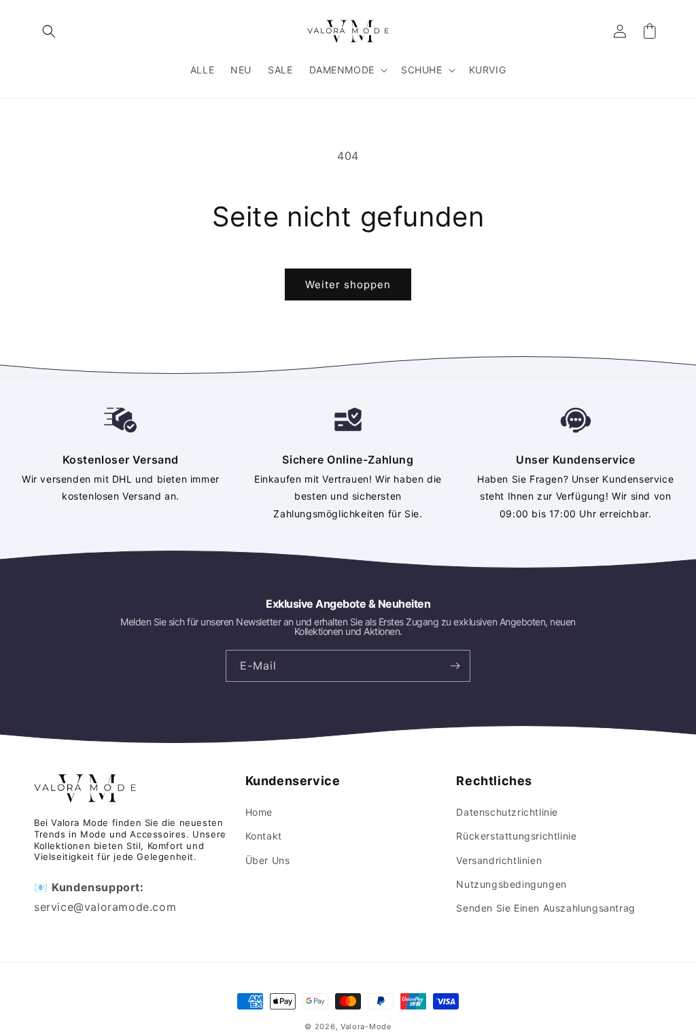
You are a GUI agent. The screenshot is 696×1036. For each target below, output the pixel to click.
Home (259, 812)
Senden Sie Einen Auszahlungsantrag (545, 908)
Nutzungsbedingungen (511, 884)
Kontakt (263, 836)
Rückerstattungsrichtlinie (516, 836)
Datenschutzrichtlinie (507, 812)
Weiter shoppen (348, 284)
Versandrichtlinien (499, 860)
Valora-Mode (366, 1026)
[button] (49, 31)
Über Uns (267, 860)
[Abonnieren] (455, 666)
